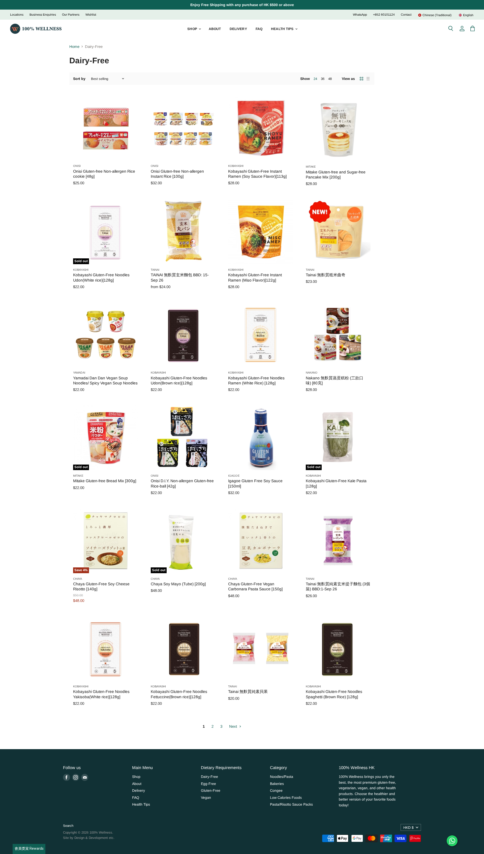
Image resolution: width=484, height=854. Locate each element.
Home (74, 46)
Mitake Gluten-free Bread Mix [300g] (104, 481)
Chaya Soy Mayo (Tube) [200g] (178, 584)
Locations (16, 14)
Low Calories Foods (286, 798)
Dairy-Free (209, 777)
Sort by (79, 79)
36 (322, 79)
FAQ (259, 29)
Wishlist (90, 14)
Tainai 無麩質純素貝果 (248, 691)
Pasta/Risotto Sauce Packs (291, 804)
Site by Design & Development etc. (88, 838)
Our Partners (70, 14)
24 (315, 79)
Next (233, 726)
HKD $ (408, 828)
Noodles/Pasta (281, 777)
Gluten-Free (210, 790)
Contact (406, 14)
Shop (192, 29)
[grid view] (361, 78)
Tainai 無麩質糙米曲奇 (325, 275)
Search (68, 826)
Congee (276, 790)
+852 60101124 (384, 14)
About (215, 29)
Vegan (206, 798)
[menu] (442, 15)
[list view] (368, 78)
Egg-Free (208, 784)
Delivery (238, 29)
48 (330, 79)
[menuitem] (434, 15)
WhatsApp (360, 14)
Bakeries (277, 784)
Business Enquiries (42, 14)
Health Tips (283, 29)
